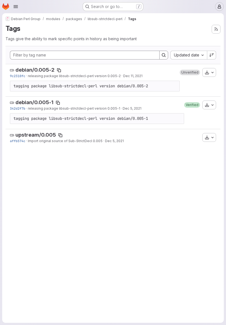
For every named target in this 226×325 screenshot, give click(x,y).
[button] (190, 72)
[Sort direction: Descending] (211, 55)
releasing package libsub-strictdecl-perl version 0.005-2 (74, 76)
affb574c (17, 141)
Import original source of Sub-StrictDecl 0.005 (65, 141)
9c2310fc (17, 76)
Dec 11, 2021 (132, 76)
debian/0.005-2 (35, 70)
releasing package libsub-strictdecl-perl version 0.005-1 (74, 108)
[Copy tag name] (59, 70)
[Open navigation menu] (15, 6)
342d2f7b (17, 108)
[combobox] (188, 55)
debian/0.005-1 (34, 102)
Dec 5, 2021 (132, 108)
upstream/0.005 (35, 135)
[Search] (163, 55)
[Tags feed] (216, 29)
